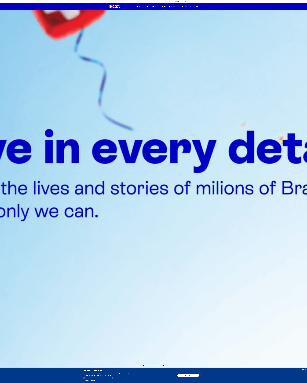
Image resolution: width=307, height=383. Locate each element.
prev (143, 365)
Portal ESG (176, 1)
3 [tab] (154, 365)
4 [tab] (156, 365)
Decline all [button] (211, 375)
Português (195, 1)
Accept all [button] (188, 375)
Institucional (167, 1)
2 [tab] (152, 365)
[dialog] (153, 375)
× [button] (305, 369)
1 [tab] (150, 365)
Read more (109, 375)
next (163, 365)
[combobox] (303, 370)
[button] (128, 381)
